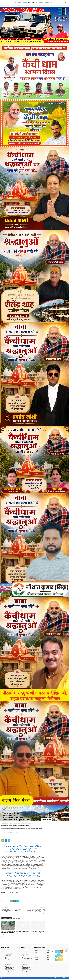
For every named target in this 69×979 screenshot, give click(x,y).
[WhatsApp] (2, 840)
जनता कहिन (25, 2)
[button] (66, 3)
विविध (27, 825)
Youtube (66, 977)
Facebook (59, 977)
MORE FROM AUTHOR (17, 918)
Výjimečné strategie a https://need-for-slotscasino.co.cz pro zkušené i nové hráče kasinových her (9, 969)
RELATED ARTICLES (6, 918)
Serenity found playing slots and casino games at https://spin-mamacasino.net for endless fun (37, 933)
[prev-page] (2, 937)
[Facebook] (6, 840)
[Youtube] (63, 978)
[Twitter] (9, 840)
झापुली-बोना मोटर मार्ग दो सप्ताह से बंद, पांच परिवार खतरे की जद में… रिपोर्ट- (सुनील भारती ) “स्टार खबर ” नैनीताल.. (8, 933)
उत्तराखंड (19, 2)
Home (2, 823)
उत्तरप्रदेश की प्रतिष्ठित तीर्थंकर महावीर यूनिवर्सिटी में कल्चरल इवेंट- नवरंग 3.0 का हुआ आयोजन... (18, 892)
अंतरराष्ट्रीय (46, 2)
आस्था (51, 2)
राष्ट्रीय (33, 2)
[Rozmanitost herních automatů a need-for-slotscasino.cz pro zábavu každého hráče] (23, 925)
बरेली (16, 825)
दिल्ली (29, 2)
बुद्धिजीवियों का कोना (20, 825)
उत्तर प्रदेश (41, 2)
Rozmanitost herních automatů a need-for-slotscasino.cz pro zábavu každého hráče (22, 933)
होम (15, 2)
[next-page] (4, 937)
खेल (36, 2)
